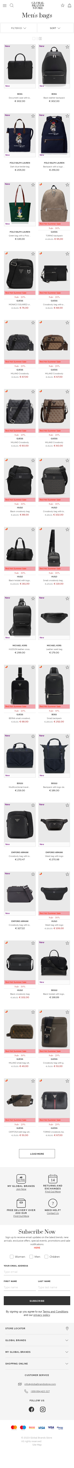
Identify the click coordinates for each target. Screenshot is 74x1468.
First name (10, 1281)
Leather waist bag (54, 649)
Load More (37, 1153)
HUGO (20, 507)
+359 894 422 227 (40, 1391)
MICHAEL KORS (20, 645)
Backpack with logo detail (55, 786)
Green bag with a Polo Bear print (23, 235)
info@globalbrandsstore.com (40, 1383)
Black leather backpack (54, 97)
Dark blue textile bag (19, 166)
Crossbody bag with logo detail (23, 856)
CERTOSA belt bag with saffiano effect (26, 1131)
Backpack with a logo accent (56, 166)
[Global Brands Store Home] (38, 4)
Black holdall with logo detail (22, 580)
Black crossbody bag (20, 511)
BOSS (19, 94)
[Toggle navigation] (5, 5)
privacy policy (41, 1314)
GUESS (54, 231)
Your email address (16, 1265)
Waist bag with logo (54, 856)
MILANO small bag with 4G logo (23, 1062)
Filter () (16, 27)
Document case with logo (20, 97)
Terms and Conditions (55, 1311)
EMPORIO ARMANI (19, 852)
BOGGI (20, 783)
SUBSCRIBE (37, 1300)
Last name (44, 1281)
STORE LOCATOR (15, 1328)
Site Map (37, 1444)
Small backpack (54, 718)
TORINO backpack (54, 235)
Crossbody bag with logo (54, 511)
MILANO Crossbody (20, 373)
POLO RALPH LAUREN (20, 162)
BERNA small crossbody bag (22, 718)
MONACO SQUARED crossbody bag (25, 304)
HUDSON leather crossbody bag (23, 649)
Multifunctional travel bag (21, 786)
